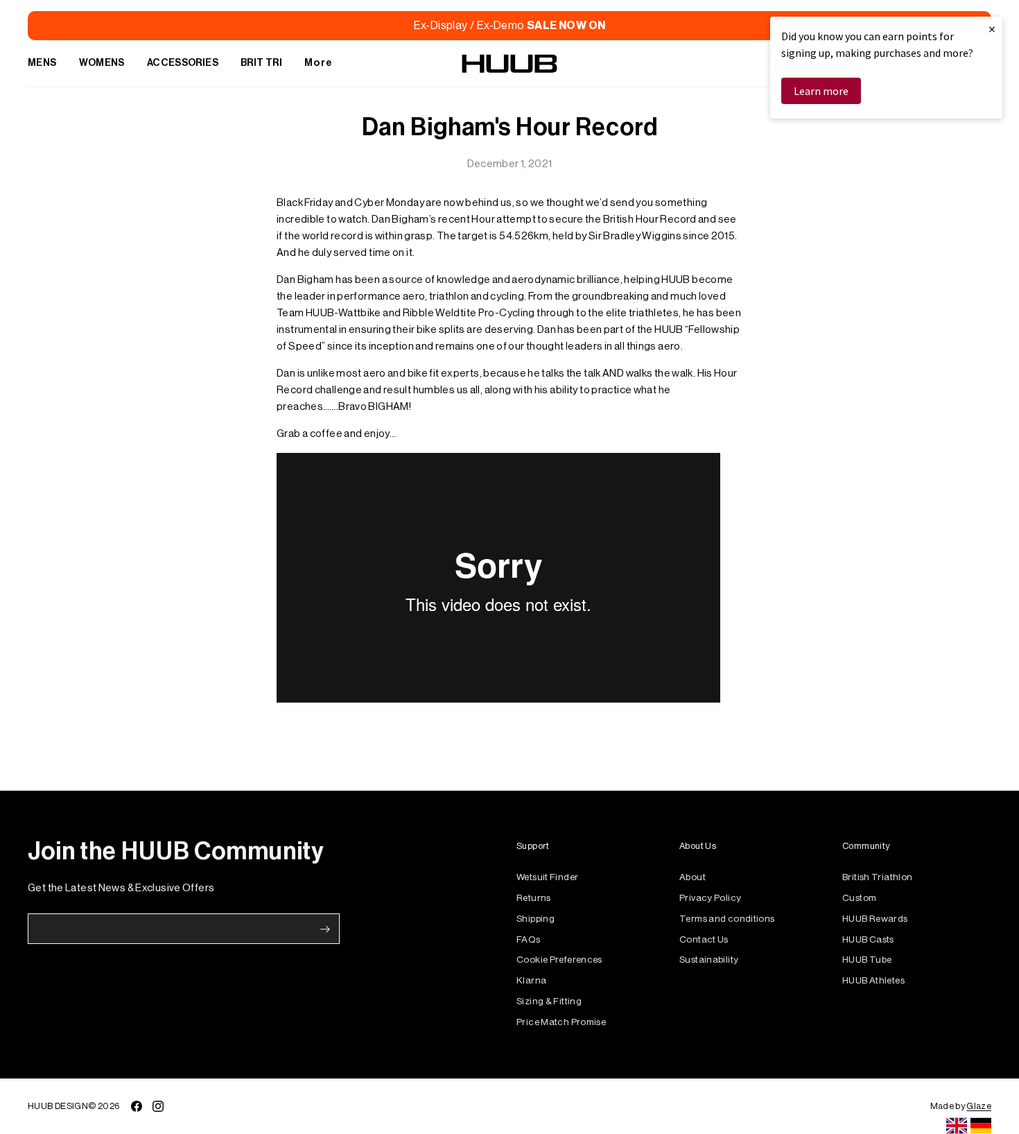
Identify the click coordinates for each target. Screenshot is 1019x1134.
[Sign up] (325, 929)
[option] (980, 1125)
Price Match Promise (561, 1021)
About (692, 877)
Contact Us (704, 939)
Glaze (978, 1105)
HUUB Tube (866, 959)
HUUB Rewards (875, 918)
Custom (859, 897)
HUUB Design (58, 1105)
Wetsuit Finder (547, 877)
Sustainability (708, 959)
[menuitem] (42, 64)
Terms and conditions (727, 918)
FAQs (528, 939)
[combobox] (956, 1125)
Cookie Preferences (559, 959)
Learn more (821, 91)
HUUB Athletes (873, 980)
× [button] (991, 28)
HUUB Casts (868, 939)
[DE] (980, 1125)
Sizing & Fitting (549, 1001)
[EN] (956, 1125)
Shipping (535, 918)
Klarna (531, 980)
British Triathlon (877, 877)
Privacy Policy (710, 897)
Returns (533, 897)
